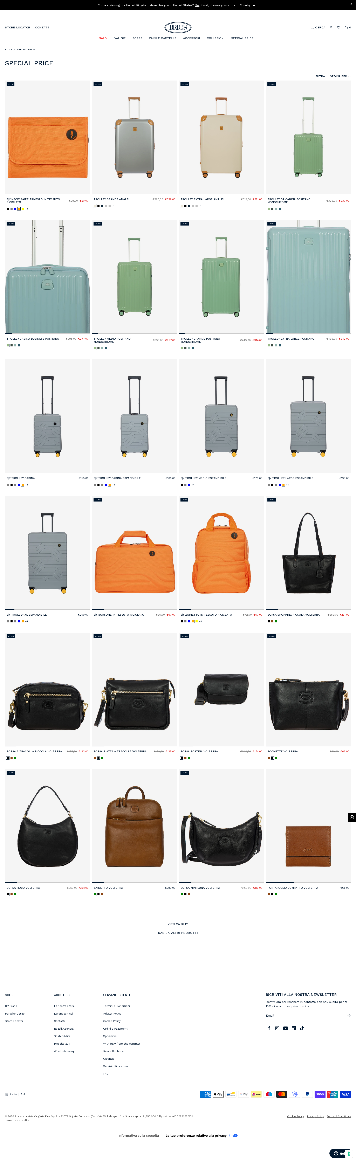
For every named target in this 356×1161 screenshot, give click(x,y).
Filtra (320, 76)
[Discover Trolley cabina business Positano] (47, 277)
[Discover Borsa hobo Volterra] (47, 826)
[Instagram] (277, 1028)
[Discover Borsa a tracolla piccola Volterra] (47, 689)
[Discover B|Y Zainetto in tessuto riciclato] (221, 553)
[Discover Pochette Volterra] (308, 689)
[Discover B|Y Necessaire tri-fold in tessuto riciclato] (47, 137)
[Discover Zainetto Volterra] (134, 826)
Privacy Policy (112, 1013)
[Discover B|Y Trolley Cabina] (47, 416)
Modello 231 (62, 1043)
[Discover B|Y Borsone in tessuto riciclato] (134, 553)
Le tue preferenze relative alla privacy (196, 1135)
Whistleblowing (64, 1051)
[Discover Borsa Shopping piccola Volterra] (308, 553)
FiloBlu (25, 1120)
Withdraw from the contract (121, 1043)
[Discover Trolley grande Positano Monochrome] (221, 277)
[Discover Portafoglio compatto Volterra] (308, 826)
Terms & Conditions (339, 1116)
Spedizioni (110, 1036)
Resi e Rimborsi (113, 1051)
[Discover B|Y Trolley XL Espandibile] (47, 553)
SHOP (9, 995)
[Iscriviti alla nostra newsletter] (348, 1015)
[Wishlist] (338, 27)
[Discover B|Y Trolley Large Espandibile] (308, 416)
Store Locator (14, 1021)
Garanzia (108, 1058)
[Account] (331, 27)
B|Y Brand (11, 1006)
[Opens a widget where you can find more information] (340, 1154)
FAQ (105, 1073)
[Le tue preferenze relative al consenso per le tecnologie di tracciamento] (349, 1154)
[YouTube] (285, 1028)
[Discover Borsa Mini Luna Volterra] (221, 826)
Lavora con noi (63, 1013)
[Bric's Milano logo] (178, 27)
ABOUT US (62, 995)
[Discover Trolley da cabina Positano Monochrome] (308, 137)
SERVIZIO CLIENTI (116, 995)
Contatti (59, 1021)
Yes (197, 5)
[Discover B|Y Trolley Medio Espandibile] (221, 416)
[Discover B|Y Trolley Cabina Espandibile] (134, 416)
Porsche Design (15, 1013)
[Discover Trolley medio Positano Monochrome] (134, 277)
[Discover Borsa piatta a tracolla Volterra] (134, 689)
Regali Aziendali (64, 1028)
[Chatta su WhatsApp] (352, 817)
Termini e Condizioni (116, 1006)
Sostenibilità (62, 1036)
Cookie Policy (112, 1021)
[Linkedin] (293, 1028)
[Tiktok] (302, 1028)
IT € (23, 1094)
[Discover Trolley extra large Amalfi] (221, 137)
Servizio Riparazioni (115, 1066)
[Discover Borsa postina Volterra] (221, 689)
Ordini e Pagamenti (115, 1028)
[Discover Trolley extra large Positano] (308, 277)
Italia (13, 1094)
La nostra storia (64, 1006)
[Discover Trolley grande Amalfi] (134, 137)
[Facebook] (269, 1028)
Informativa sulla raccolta (138, 1135)
